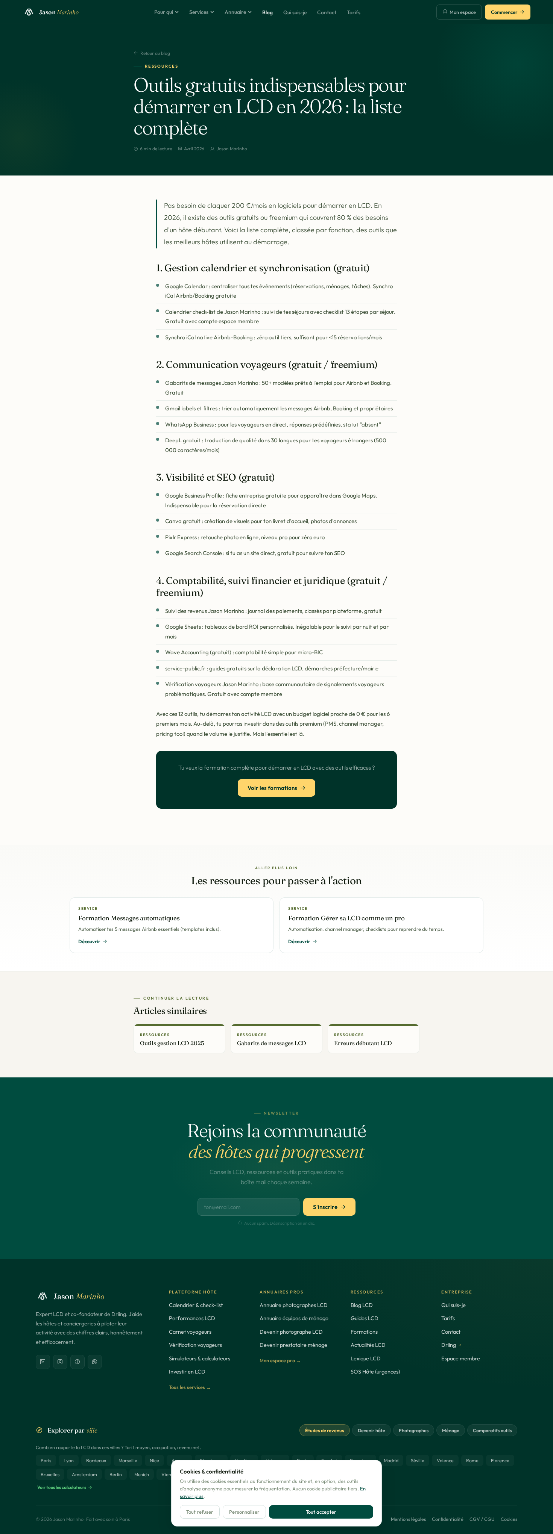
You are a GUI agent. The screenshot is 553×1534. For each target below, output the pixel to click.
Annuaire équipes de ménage (294, 1318)
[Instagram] (60, 1362)
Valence (445, 1460)
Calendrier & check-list (196, 1305)
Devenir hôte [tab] (371, 1430)
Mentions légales (408, 1519)
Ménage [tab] (450, 1430)
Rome (472, 1460)
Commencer (504, 12)
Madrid (391, 1460)
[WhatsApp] (95, 1362)
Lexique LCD (366, 1358)
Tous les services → (190, 1387)
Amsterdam (84, 1474)
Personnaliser (244, 1512)
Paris (46, 1460)
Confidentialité (447, 1519)
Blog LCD (362, 1305)
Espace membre (460, 1358)
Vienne (168, 1474)
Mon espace (463, 12)
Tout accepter (321, 1512)
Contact (326, 12)
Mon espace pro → (280, 1360)
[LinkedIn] (43, 1362)
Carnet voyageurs (190, 1331)
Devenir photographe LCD (291, 1331)
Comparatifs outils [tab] (492, 1430)
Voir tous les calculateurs (61, 1487)
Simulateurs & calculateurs (199, 1358)
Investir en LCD (187, 1371)
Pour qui (163, 12)
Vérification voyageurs (195, 1344)
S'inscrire (325, 1206)
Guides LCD (364, 1318)
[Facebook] (77, 1362)
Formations (364, 1331)
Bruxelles (50, 1474)
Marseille (127, 1460)
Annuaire (235, 12)
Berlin (115, 1474)
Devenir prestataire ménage (293, 1344)
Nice (154, 1460)
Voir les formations (272, 787)
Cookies (509, 1519)
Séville (417, 1460)
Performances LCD (192, 1318)
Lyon (69, 1460)
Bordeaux (96, 1460)
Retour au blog (155, 53)
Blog (267, 12)
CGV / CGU (482, 1519)
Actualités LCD (368, 1344)
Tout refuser (199, 1512)
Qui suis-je (295, 12)
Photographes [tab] (413, 1430)
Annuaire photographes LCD (294, 1305)
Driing (448, 1344)
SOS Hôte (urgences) (375, 1371)
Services (198, 12)
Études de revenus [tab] (324, 1430)
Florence (500, 1460)
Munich (141, 1474)
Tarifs (353, 12)
